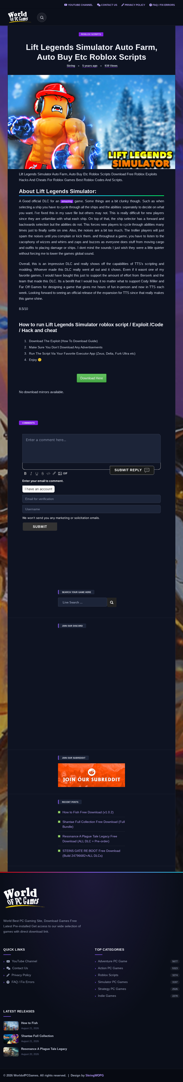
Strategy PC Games (138, 989)
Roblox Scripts (91, 34)
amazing (67, 201)
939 (111, 65)
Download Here (91, 378)
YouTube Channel (80, 5)
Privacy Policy (134, 5)
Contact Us (108, 5)
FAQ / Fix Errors (163, 5)
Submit (40, 527)
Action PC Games (138, 968)
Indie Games (138, 995)
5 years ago (89, 65)
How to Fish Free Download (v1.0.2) (88, 812)
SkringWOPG (94, 1075)
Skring (71, 65)
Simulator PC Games (138, 982)
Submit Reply (128, 470)
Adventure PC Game (138, 961)
